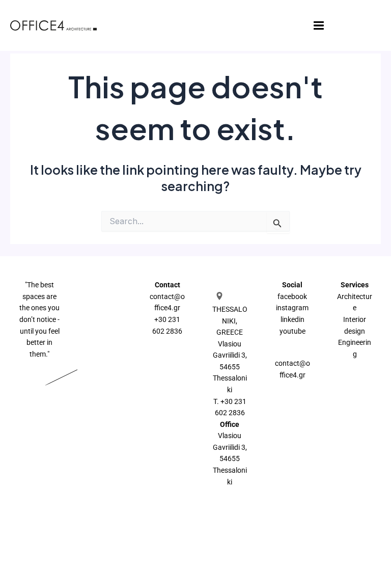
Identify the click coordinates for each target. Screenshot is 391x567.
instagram (292, 308)
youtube (292, 331)
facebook (292, 296)
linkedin (292, 319)
